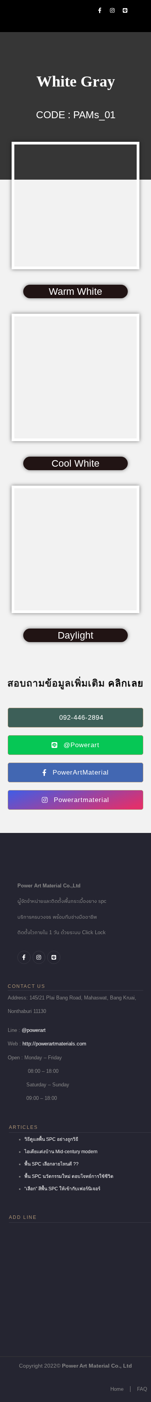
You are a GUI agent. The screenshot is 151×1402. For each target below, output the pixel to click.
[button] (141, 10)
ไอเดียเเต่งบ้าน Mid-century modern (61, 1151)
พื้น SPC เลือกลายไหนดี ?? (51, 1164)
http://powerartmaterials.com (54, 1044)
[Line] (125, 10)
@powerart (34, 1030)
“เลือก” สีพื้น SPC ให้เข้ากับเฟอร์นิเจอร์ (62, 1188)
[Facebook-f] (99, 10)
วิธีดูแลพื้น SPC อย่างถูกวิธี (51, 1139)
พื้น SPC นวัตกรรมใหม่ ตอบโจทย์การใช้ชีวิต (68, 1176)
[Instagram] (112, 10)
